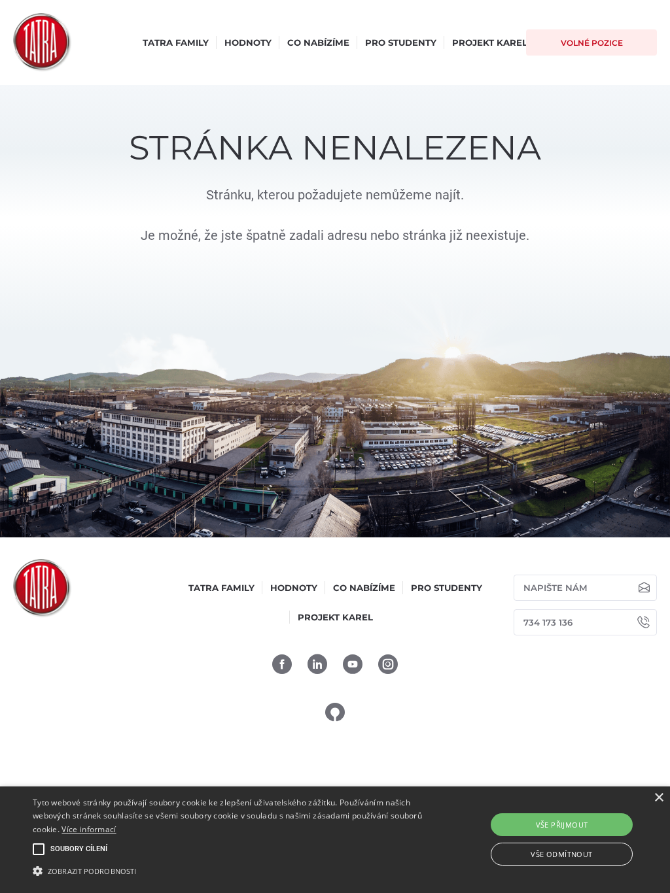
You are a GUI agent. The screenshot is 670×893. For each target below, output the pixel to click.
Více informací (89, 829)
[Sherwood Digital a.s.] (335, 711)
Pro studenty (400, 42)
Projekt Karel (489, 42)
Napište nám (555, 587)
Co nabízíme (318, 42)
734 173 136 (548, 622)
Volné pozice (592, 43)
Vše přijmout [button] (562, 825)
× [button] (658, 798)
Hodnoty (248, 42)
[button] (229, 870)
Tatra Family (176, 42)
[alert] (335, 839)
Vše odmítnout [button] (561, 854)
